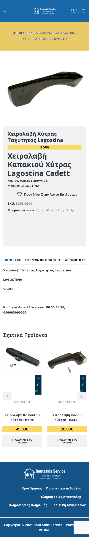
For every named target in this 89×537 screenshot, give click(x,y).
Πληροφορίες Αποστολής (61, 497)
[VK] (47, 210)
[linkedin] (62, 210)
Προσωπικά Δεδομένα (63, 488)
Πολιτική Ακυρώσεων (68, 505)
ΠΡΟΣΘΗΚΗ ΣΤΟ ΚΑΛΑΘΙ (38, 385)
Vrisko (44, 530)
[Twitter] (37, 210)
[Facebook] (42, 210)
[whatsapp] (67, 210)
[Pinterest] (52, 210)
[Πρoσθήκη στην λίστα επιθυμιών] (38, 391)
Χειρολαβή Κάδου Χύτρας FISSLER (67, 417)
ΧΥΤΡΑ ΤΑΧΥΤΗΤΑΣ (34, 38)
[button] (7, 396)
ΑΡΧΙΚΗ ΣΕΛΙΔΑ (22, 33)
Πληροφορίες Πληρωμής (28, 505)
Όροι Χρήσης (32, 488)
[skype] (72, 210)
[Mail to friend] (57, 210)
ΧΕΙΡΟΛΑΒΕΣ (59, 38)
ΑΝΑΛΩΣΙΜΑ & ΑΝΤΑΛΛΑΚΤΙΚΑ (55, 33)
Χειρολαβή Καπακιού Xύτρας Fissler (22, 417)
